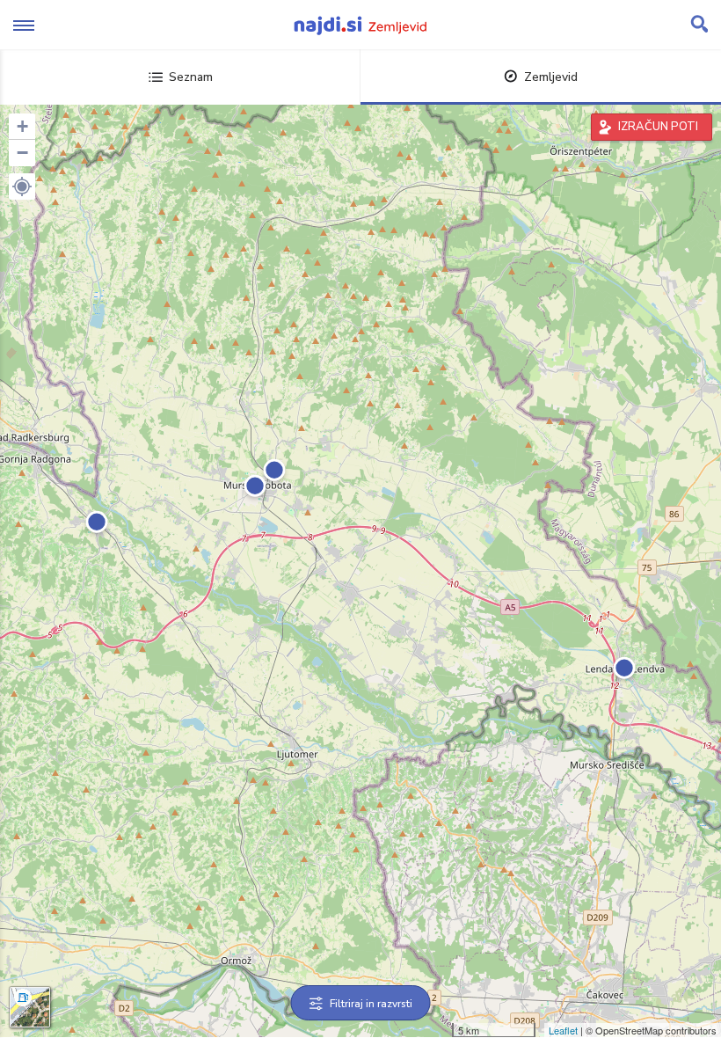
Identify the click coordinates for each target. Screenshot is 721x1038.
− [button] (22, 153)
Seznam (191, 77)
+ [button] (22, 126)
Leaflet (563, 1030)
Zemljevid (551, 77)
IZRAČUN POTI (658, 127)
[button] (22, 186)
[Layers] (30, 1007)
